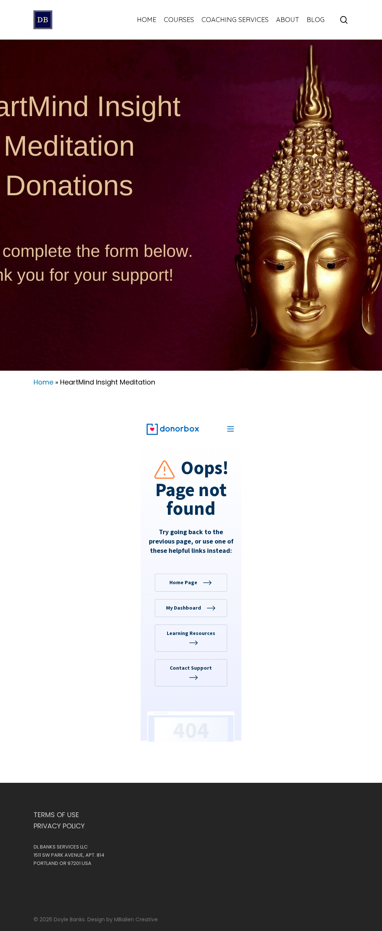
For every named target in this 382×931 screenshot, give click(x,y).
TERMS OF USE (56, 815)
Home (43, 382)
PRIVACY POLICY (59, 826)
